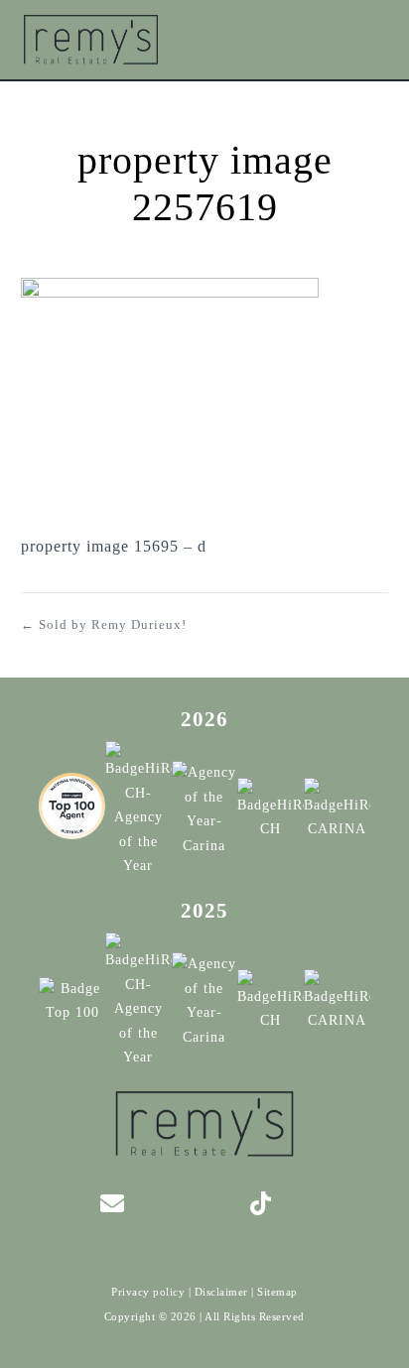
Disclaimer (221, 1292)
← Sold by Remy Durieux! (104, 624)
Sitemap (277, 1292)
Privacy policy (148, 1292)
